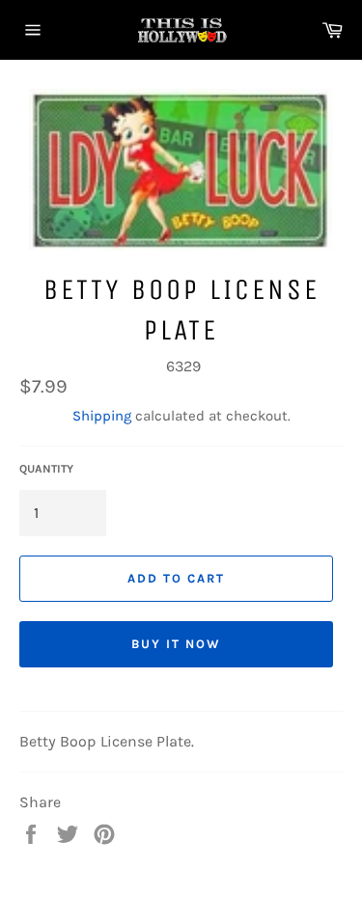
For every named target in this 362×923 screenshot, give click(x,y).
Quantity (46, 468)
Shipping (101, 415)
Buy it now (176, 644)
